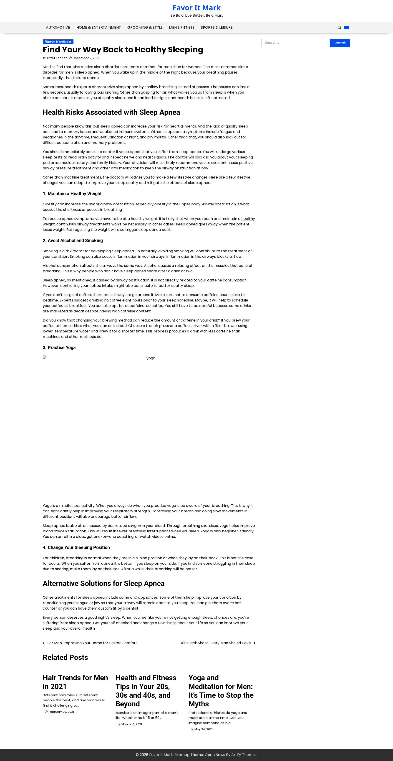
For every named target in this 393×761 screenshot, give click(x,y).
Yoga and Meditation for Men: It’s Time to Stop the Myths (221, 690)
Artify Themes (244, 754)
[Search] (339, 27)
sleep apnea (88, 72)
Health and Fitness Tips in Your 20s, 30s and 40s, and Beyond (146, 690)
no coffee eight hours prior (128, 300)
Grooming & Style (145, 27)
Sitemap (181, 754)
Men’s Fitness (181, 27)
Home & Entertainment (98, 27)
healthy (248, 218)
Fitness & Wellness (58, 41)
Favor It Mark (197, 7)
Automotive (58, 27)
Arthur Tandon (56, 58)
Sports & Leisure (217, 27)
